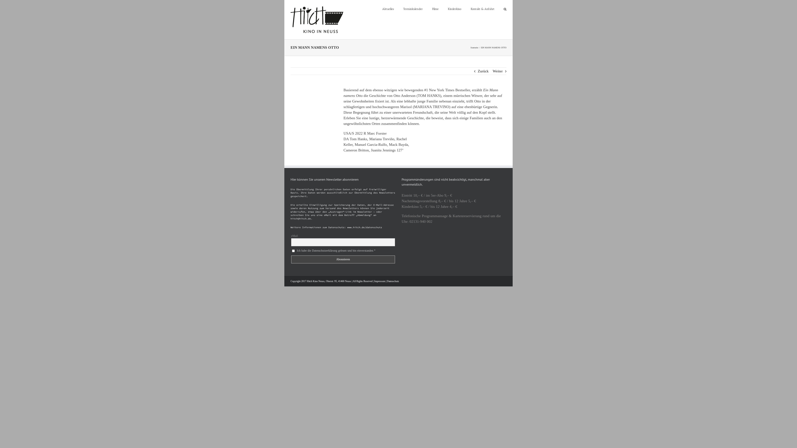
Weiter (498, 71)
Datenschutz (393, 281)
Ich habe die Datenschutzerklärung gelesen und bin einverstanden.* (336, 250)
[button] (505, 8)
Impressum (379, 281)
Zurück (483, 71)
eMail (294, 235)
